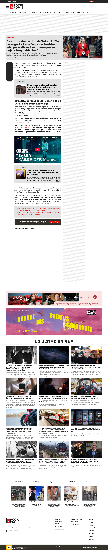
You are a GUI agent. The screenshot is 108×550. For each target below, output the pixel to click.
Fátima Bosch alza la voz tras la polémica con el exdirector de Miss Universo (36, 503)
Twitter (91, 530)
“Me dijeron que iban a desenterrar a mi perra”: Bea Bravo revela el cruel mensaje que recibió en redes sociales (89, 504)
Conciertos (47, 12)
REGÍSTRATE (98, 1)
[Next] (65, 547)
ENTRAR (91, 1)
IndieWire (28, 128)
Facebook (91, 528)
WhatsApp (91, 539)
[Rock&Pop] (16, 6)
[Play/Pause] (58, 547)
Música (57, 519)
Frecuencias (75, 522)
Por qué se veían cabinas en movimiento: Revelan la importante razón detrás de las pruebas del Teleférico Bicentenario (18, 504)
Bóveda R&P (91, 12)
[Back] (51, 547)
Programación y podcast (90, 547)
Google (90, 519)
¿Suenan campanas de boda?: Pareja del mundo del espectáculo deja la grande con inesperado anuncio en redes (54, 504)
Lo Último (13, 12)
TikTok (90, 522)
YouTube (91, 533)
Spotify (91, 536)
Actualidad (58, 12)
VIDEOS (14, 1)
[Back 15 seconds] (54, 547)
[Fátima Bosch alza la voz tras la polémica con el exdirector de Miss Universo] (36, 493)
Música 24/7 (36, 12)
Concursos (81, 12)
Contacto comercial (13, 531)
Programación (24, 12)
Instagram (92, 525)
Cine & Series (69, 12)
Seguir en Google (54, 222)
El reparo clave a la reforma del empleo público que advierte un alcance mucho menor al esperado (71, 503)
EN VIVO (9, 1)
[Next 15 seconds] (61, 547)
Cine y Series (59, 529)
